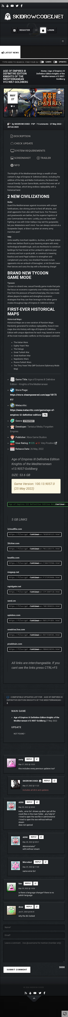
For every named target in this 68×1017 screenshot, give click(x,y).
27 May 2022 (55, 124)
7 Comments (42, 124)
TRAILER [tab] (45, 158)
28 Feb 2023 (13, 127)
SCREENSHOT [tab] (22, 158)
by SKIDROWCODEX (20, 124)
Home (44, 71)
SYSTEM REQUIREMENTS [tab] (29, 150)
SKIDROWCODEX (30, 781)
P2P (33, 124)
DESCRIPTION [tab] (22, 136)
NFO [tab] (17, 165)
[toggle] (64, 1013)
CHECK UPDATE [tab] (23, 143)
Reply (29, 759)
